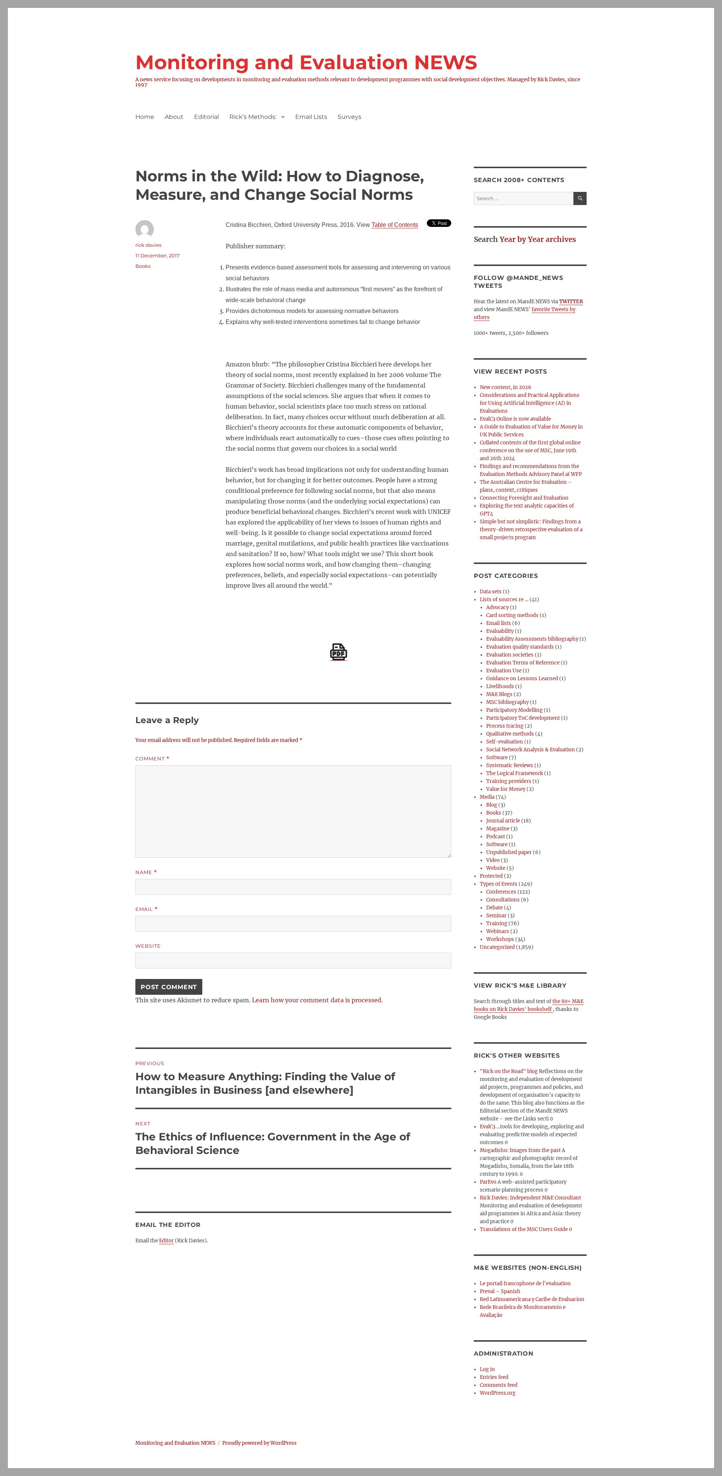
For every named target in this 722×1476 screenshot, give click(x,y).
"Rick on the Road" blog (509, 1071)
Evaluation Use (504, 670)
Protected (491, 876)
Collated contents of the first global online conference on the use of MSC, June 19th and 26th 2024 (530, 450)
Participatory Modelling (514, 710)
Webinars (497, 931)
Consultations (503, 900)
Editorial (206, 116)
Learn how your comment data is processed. (317, 1000)
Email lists (498, 623)
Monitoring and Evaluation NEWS (306, 62)
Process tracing (504, 726)
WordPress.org (498, 1393)
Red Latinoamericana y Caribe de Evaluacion (532, 1299)
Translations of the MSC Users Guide (524, 1229)
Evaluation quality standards (520, 647)
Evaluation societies (510, 655)
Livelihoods (500, 686)
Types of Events (498, 884)
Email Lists (311, 116)
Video (493, 860)
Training (496, 923)
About (174, 116)
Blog (491, 805)
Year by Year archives (538, 239)
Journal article (503, 821)
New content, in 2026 (505, 387)
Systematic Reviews (509, 765)
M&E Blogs (499, 694)
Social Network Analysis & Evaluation (530, 749)
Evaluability (500, 631)
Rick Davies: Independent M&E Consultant (530, 1198)
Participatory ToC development (523, 718)
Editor (166, 1240)
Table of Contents (395, 225)
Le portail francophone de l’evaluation (525, 1283)
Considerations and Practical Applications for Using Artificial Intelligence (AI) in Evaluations (529, 403)
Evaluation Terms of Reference (523, 663)
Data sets (491, 591)
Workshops (500, 939)
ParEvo (488, 1182)
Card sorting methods (512, 615)
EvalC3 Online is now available (515, 419)
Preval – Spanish (500, 1291)
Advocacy (497, 607)
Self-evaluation (504, 742)
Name (146, 872)
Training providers (508, 781)
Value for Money (505, 789)
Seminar (496, 915)
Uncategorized (497, 947)
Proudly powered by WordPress (259, 1443)
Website (148, 946)
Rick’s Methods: (252, 116)
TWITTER (571, 301)
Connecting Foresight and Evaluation (524, 498)
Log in (487, 1369)
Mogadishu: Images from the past (520, 1150)
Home (144, 116)
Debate (494, 907)
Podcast (495, 836)
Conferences (501, 892)
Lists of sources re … (504, 599)
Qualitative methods (510, 734)
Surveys (349, 116)
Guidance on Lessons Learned (522, 678)
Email (146, 909)
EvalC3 (487, 1126)
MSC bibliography (507, 702)
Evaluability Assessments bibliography (532, 639)
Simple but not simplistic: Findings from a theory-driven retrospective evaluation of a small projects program (531, 529)
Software (497, 757)
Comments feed (498, 1385)
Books (142, 266)
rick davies (148, 245)
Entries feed (494, 1377)
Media (487, 797)
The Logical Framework (514, 773)
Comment (152, 758)
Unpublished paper (509, 852)
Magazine (498, 828)
